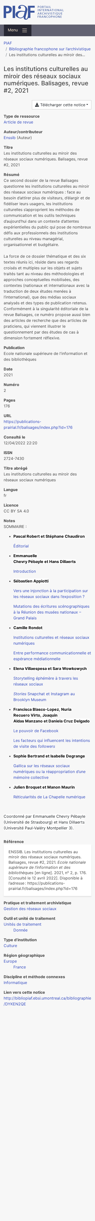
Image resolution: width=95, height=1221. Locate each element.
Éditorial (21, 546)
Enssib (10, 137)
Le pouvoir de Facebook (35, 730)
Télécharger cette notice (62, 104)
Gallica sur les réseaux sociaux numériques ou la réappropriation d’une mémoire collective (49, 771)
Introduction (24, 571)
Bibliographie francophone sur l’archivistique (50, 48)
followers (46, 746)
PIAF (8, 43)
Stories (19, 693)
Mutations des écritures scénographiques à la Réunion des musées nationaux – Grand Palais (51, 612)
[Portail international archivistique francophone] (47, 12)
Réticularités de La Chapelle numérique (49, 796)
